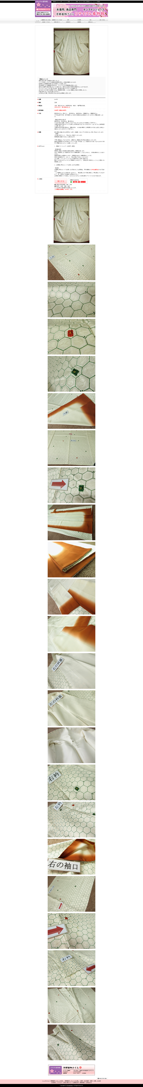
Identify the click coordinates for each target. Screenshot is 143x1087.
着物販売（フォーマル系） (72, 1081)
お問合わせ (89, 1082)
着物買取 (82, 1082)
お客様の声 (76, 1082)
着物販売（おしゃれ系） (57, 1081)
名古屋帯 (86, 1081)
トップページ (45, 1081)
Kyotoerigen (70, 1085)
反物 (91, 1081)
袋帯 (81, 1081)
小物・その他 (97, 1081)
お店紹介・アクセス (56, 1082)
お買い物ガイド (67, 1082)
